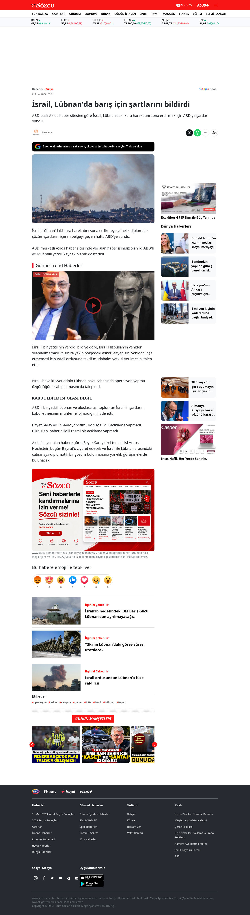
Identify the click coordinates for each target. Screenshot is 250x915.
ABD (88, 702)
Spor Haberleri (89, 826)
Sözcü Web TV (88, 820)
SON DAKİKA (40, 14)
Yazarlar (37, 826)
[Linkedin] (77, 878)
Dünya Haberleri (176, 226)
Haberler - (38, 89)
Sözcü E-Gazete (89, 833)
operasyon (40, 702)
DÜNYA (105, 14)
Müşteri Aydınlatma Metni (191, 820)
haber (78, 702)
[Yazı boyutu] (214, 132)
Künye (131, 820)
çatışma (66, 702)
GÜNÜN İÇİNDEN (125, 14)
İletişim (131, 814)
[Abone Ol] (208, 88)
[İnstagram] (35, 878)
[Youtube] (60, 878)
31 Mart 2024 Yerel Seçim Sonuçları (53, 814)
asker (54, 702)
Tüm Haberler (88, 839)
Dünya (49, 89)
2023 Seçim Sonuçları (45, 820)
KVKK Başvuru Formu (188, 850)
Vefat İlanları (135, 833)
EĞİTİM (197, 14)
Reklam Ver (134, 826)
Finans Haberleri (42, 833)
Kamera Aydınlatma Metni (191, 843)
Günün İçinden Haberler (95, 814)
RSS (177, 856)
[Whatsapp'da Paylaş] (197, 132)
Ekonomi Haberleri (43, 839)
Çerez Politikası (184, 826)
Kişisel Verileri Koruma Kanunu (194, 814)
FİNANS (184, 14)
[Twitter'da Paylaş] (189, 132)
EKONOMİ (91, 14)
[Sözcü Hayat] (68, 792)
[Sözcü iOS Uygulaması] (92, 877)
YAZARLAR (58, 14)
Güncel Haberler (91, 805)
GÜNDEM (75, 14)
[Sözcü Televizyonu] (36, 791)
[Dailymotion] (68, 878)
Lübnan (109, 702)
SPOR (143, 14)
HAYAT (155, 14)
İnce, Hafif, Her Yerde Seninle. (184, 459)
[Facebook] (44, 878)
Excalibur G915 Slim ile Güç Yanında (188, 217)
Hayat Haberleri (41, 845)
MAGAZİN (169, 14)
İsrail (98, 702)
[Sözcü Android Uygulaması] (92, 884)
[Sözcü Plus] (86, 791)
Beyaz (122, 702)
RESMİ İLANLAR (216, 14)
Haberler (38, 805)
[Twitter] (52, 878)
